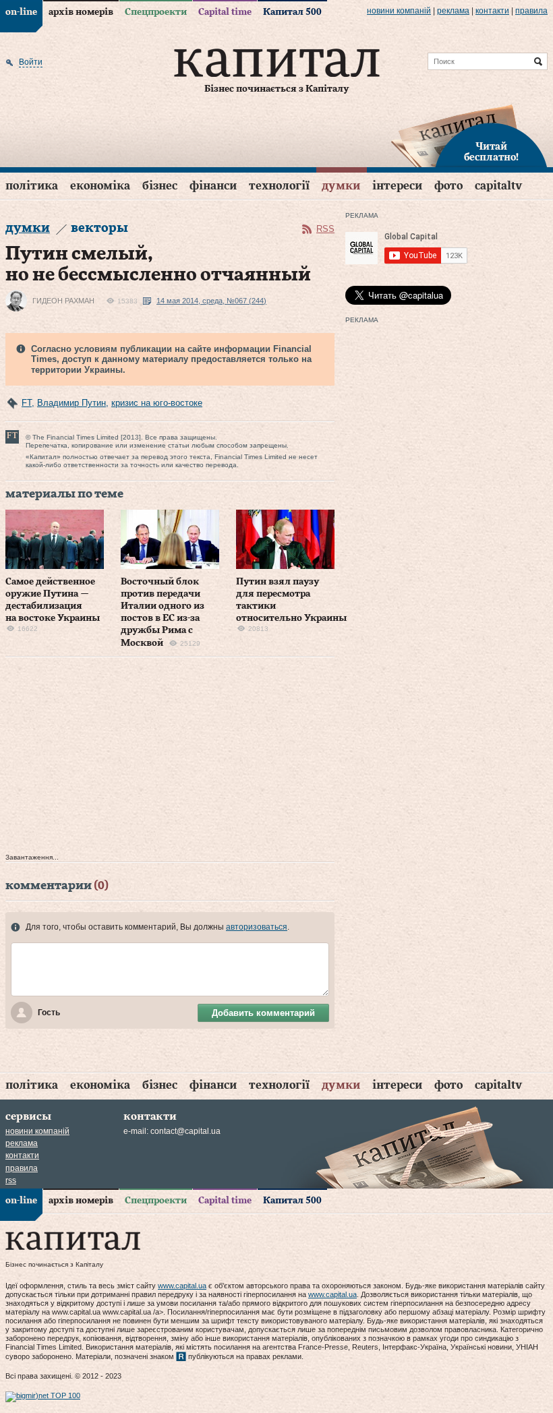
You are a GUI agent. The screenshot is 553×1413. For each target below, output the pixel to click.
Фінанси (213, 185)
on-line (21, 12)
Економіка (100, 185)
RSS (325, 229)
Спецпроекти (156, 12)
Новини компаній (399, 11)
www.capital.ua (182, 1286)
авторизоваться (256, 927)
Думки (341, 185)
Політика (31, 185)
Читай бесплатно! (491, 152)
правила (531, 11)
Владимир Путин (71, 403)
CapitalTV (498, 185)
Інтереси (397, 185)
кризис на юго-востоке (156, 403)
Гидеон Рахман (63, 301)
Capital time (225, 12)
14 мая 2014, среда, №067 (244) (211, 301)
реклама (453, 11)
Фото (448, 185)
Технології (279, 185)
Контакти (492, 11)
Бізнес (159, 185)
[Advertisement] (169, 758)
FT (27, 403)
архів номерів (81, 12)
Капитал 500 (292, 12)
